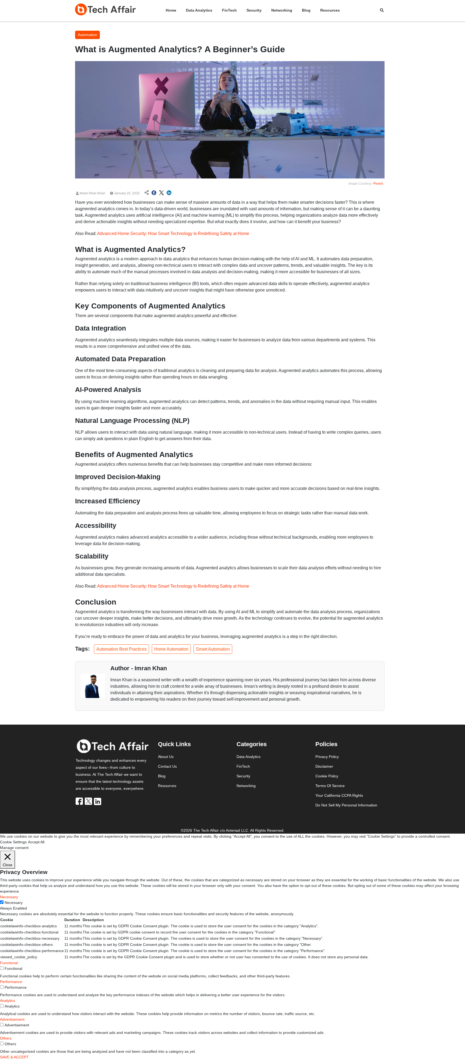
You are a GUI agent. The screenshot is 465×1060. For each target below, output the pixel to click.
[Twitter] (89, 801)
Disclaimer (324, 766)
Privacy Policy (327, 756)
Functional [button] (9, 963)
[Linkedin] (98, 801)
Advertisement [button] (12, 1019)
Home (171, 10)
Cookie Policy (326, 776)
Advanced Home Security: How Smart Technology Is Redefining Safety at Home (173, 233)
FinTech (229, 10)
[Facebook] (80, 801)
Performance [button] (11, 982)
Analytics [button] (7, 1000)
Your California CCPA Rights (339, 795)
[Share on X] (161, 193)
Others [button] (6, 1038)
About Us (166, 756)
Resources (330, 10)
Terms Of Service (330, 786)
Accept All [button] (36, 842)
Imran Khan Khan (92, 193)
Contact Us (167, 766)
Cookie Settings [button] (13, 842)
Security (254, 10)
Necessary (14, 902)
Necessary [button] (9, 897)
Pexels (378, 183)
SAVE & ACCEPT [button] (14, 1057)
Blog (306, 10)
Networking (281, 10)
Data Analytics (199, 10)
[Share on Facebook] (154, 193)
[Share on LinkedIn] (169, 193)
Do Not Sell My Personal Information (346, 805)
